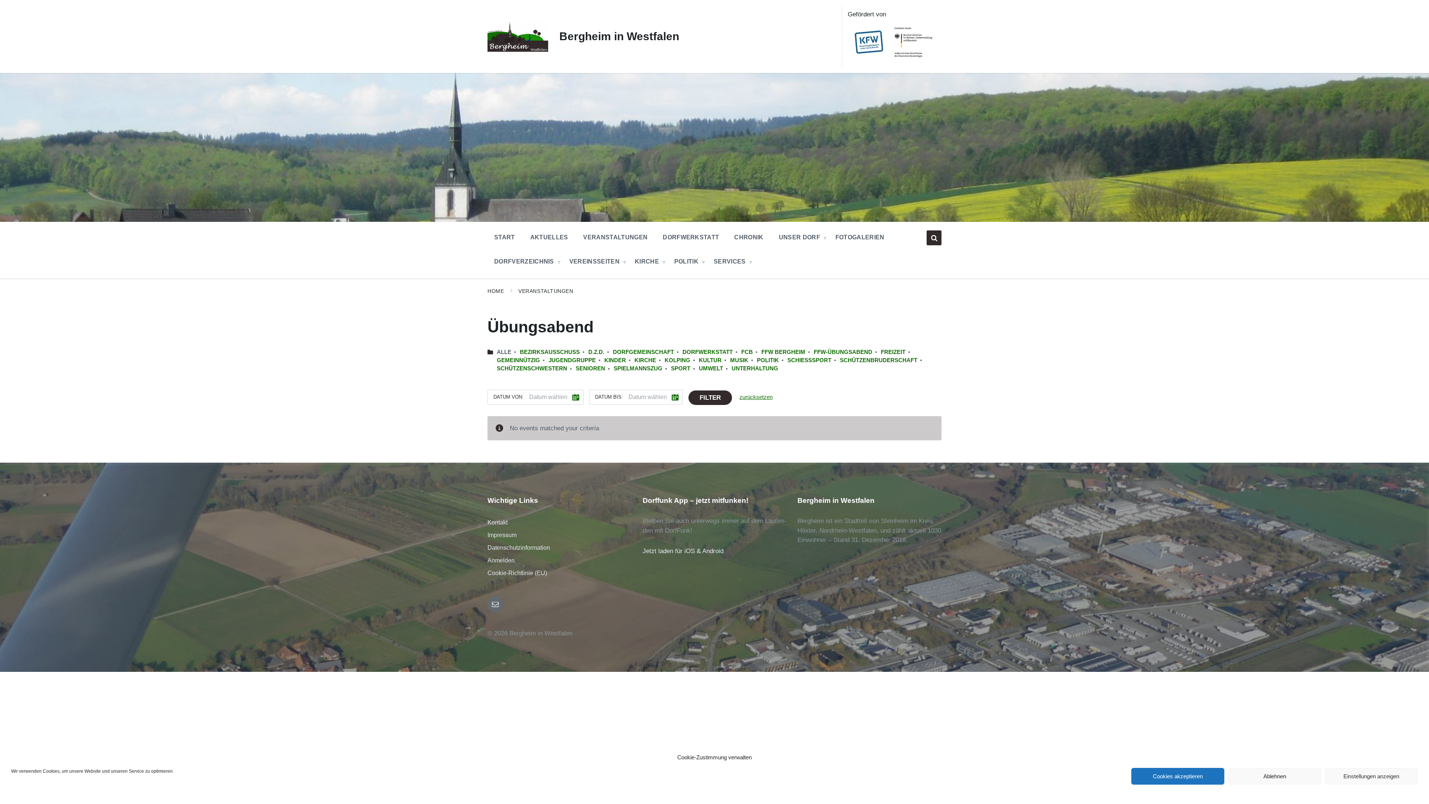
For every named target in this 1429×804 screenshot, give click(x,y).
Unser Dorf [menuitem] (799, 237)
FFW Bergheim (783, 352)
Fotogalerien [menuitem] (860, 237)
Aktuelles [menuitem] (549, 237)
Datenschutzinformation (518, 548)
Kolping (677, 360)
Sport (680, 368)
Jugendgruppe (572, 360)
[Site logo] (517, 49)
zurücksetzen (756, 397)
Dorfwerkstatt (707, 352)
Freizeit (893, 352)
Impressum (502, 535)
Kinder (615, 360)
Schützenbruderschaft (878, 360)
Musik (739, 360)
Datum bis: (609, 397)
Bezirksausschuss (550, 352)
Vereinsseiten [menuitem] (594, 261)
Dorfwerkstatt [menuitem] (691, 237)
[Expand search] (934, 237)
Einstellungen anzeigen (1371, 776)
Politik (768, 360)
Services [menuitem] (730, 261)
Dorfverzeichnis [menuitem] (524, 261)
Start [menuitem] (504, 237)
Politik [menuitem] (686, 261)
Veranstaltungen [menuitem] (615, 237)
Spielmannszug (638, 368)
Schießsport (809, 360)
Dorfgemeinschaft (643, 352)
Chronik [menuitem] (748, 237)
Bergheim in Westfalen (619, 36)
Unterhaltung (755, 368)
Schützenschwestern (532, 368)
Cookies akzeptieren (1178, 776)
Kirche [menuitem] (647, 261)
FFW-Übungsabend (843, 352)
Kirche (645, 360)
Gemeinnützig (518, 360)
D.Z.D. (596, 352)
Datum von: (508, 397)
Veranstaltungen (545, 291)
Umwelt (711, 368)
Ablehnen (1274, 776)
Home (495, 291)
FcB (747, 352)
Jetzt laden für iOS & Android (683, 551)
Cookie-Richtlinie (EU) (517, 573)
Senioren (590, 368)
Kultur (710, 360)
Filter (710, 397)
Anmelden (501, 560)
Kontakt (497, 522)
